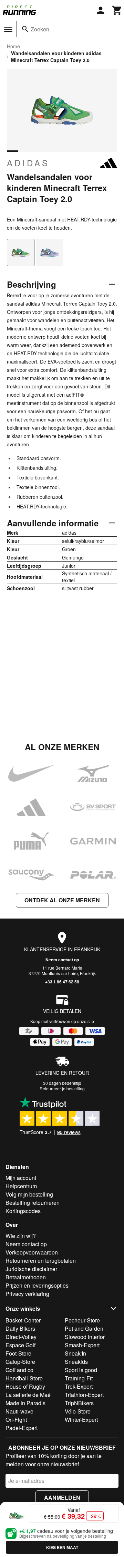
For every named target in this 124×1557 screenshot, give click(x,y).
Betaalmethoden (26, 1277)
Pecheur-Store (82, 1320)
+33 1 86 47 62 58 (62, 982)
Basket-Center (23, 1320)
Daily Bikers (20, 1328)
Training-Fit (79, 1378)
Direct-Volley (21, 1337)
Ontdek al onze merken (62, 900)
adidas (28, 162)
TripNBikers (79, 1403)
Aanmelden (62, 1497)
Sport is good (81, 1370)
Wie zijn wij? (21, 1236)
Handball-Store (24, 1378)
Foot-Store (18, 1353)
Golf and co (19, 1370)
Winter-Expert (81, 1420)
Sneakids (76, 1362)
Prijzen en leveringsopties (37, 1285)
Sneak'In (75, 1353)
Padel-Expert (22, 1428)
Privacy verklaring (27, 1294)
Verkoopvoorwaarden (32, 1252)
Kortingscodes (23, 1211)
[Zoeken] (25, 29)
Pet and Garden (84, 1328)
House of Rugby (25, 1386)
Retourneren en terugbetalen (41, 1261)
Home (13, 46)
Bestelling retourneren (33, 1203)
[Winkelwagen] (117, 10)
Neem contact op (62, 959)
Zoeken (40, 29)
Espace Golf (20, 1345)
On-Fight (16, 1420)
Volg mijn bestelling (29, 1194)
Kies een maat (62, 1547)
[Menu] (8, 29)
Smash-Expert (82, 1345)
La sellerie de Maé (28, 1395)
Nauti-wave (19, 1411)
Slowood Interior (85, 1337)
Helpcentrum (21, 1186)
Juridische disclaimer (31, 1269)
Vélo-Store (78, 1411)
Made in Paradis (25, 1403)
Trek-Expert (79, 1386)
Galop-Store (20, 1362)
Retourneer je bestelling (62, 1088)
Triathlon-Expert (84, 1395)
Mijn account (21, 1178)
